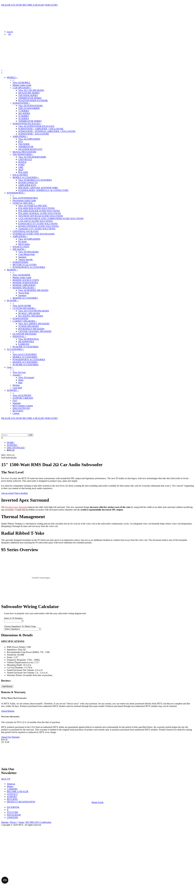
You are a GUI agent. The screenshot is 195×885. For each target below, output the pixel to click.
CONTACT (12, 794)
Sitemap (4, 822)
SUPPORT (12, 796)
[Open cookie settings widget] (4, 880)
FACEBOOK (13, 807)
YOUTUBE (12, 812)
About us (11, 784)
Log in (10, 31)
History (10, 786)
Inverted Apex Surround (16, 507)
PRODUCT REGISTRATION (21, 802)
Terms (21, 822)
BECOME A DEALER (33, 5)
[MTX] (29, 27)
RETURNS (12, 799)
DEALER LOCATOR (11, 5)
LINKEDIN (12, 817)
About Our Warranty (10, 737)
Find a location (21, 493)
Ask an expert (7, 493)
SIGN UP (5, 779)
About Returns (7, 711)
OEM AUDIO (51, 5)
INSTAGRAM (14, 815)
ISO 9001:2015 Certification (38, 822)
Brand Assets (97, 802)
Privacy (13, 822)
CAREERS (12, 789)
